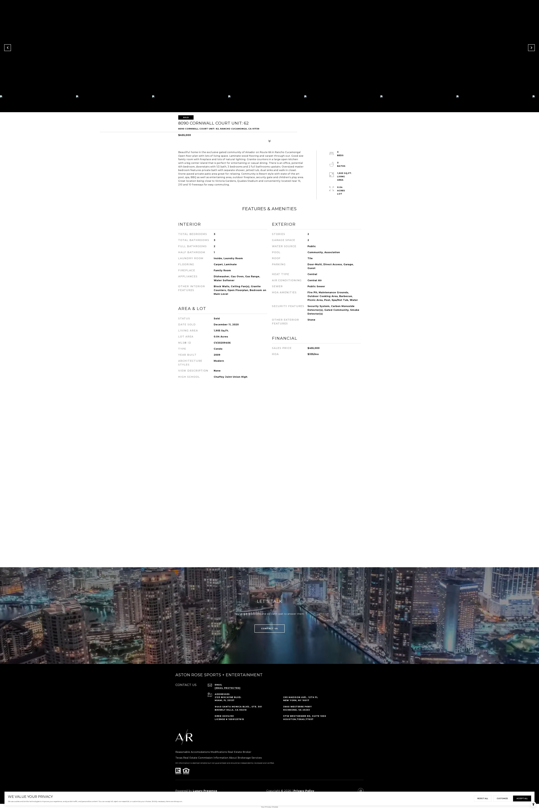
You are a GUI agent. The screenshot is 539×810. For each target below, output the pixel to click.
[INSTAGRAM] (361, 791)
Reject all (482, 798)
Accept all (522, 798)
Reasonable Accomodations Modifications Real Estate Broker (213, 752)
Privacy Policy (304, 790)
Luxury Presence (205, 790)
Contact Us (269, 628)
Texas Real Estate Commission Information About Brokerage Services (218, 757)
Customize (502, 798)
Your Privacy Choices (269, 807)
